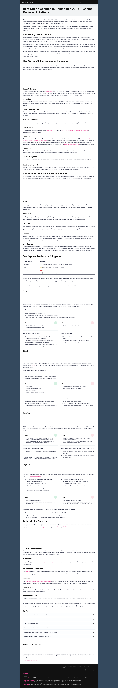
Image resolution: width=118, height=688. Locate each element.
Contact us (70, 666)
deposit (28, 571)
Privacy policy (63, 667)
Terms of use (86, 666)
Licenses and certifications (77, 666)
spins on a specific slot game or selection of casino (47, 562)
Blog (61, 666)
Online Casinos (41, 2)
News (65, 666)
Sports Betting (83, 2)
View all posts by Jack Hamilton (30, 660)
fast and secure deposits (35, 476)
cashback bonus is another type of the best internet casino (38, 581)
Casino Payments (73, 2)
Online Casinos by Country (52, 2)
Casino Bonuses (63, 2)
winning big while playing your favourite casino (64, 526)
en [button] (92, 2)
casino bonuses (55, 550)
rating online (49, 91)
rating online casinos (51, 130)
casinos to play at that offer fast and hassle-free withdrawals (74, 130)
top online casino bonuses (41, 527)
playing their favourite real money (71, 144)
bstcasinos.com (27, 2)
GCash (34, 365)
